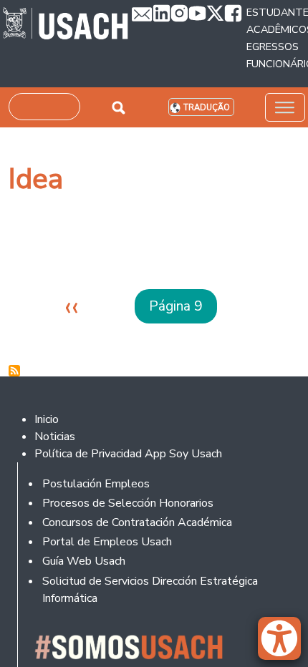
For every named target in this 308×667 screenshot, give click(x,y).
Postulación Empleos (96, 484)
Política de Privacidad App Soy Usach (128, 454)
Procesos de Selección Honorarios (127, 503)
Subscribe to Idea (14, 370)
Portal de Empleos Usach (107, 542)
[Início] (65, 25)
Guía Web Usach (83, 561)
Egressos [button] (272, 46)
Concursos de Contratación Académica (137, 522)
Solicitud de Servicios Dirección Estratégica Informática (150, 589)
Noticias (54, 436)
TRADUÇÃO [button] (206, 107)
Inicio (46, 419)
